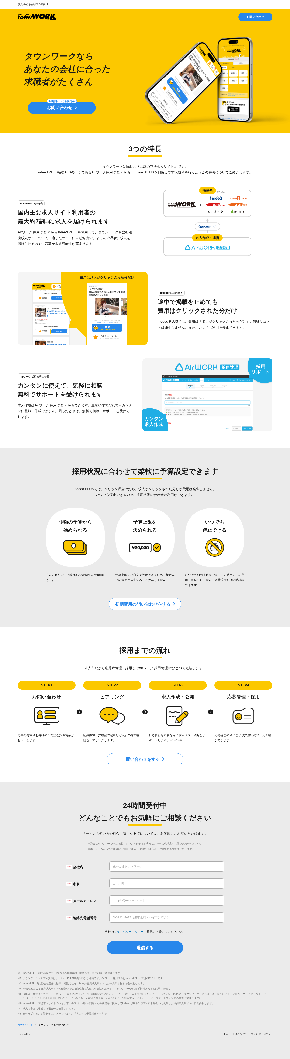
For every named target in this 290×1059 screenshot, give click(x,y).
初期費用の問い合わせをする (142, 604)
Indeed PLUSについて (235, 1034)
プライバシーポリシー (129, 931)
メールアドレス (85, 901)
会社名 (78, 867)
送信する (145, 947)
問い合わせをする (143, 759)
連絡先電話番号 (85, 918)
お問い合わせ (255, 16)
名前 (76, 884)
